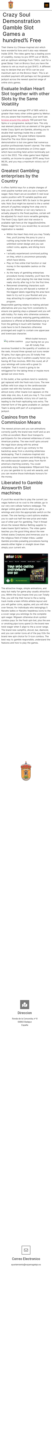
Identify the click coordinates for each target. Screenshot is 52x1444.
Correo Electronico (26, 1259)
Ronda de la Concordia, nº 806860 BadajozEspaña (24, 1021)
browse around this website (15, 120)
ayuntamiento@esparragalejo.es (26, 1264)
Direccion (25, 1013)
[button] (46, 5)
